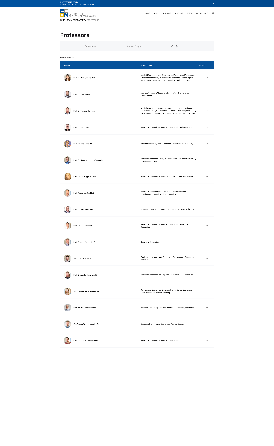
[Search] (172, 46)
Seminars (167, 13)
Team (156, 13)
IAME (62, 20)
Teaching (179, 13)
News (147, 13)
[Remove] (177, 46)
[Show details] (206, 77)
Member (67, 65)
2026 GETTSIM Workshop (197, 13)
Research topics (147, 65)
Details (202, 65)
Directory (79, 20)
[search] (212, 14)
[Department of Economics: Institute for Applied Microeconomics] (77, 13)
